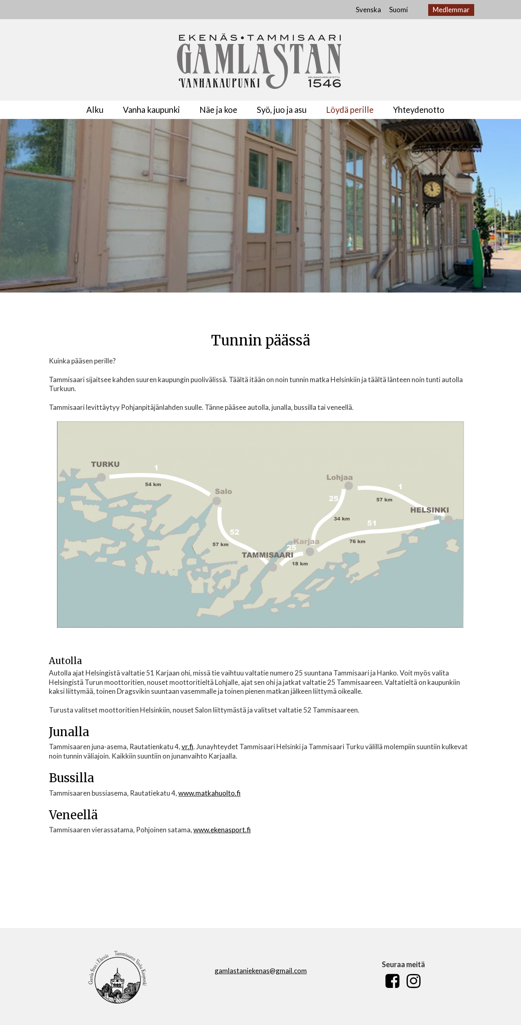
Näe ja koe (218, 109)
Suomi (398, 9)
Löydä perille (350, 109)
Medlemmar (451, 9)
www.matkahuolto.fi (209, 793)
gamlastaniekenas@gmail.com (261, 970)
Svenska (368, 9)
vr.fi (187, 746)
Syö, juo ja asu (281, 109)
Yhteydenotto (418, 109)
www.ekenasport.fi (222, 829)
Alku (94, 109)
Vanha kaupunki (151, 109)
